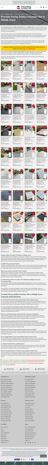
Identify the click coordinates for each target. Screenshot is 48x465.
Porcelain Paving (8, 14)
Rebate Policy (4, 436)
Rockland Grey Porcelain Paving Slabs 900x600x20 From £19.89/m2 (30, 225)
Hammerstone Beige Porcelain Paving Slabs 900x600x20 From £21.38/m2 (41, 95)
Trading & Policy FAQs (29, 403)
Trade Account (4, 442)
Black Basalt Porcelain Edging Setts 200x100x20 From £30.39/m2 (18, 247)
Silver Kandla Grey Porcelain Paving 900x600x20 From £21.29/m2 (17, 182)
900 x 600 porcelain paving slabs (19, 40)
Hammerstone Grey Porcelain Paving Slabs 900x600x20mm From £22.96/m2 (6, 74)
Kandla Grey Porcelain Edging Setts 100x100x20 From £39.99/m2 (18, 225)
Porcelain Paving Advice (30, 381)
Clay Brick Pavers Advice (30, 396)
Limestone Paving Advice (30, 387)
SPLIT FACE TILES (43, 372)
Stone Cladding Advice (29, 395)
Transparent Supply (29, 416)
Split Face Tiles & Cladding (6, 389)
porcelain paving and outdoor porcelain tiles (35, 360)
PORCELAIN (17, 372)
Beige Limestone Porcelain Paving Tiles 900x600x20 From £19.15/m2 (18, 139)
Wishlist (2, 430)
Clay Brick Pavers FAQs (6, 414)
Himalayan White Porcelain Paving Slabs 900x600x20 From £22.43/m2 (6, 182)
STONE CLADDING (35, 372)
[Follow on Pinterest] (35, 442)
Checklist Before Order (29, 413)
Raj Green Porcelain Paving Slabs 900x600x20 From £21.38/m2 (40, 139)
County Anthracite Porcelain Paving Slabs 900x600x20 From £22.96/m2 (6, 117)
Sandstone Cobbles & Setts (6, 395)
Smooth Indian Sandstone (6, 387)
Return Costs (3, 434)
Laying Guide (3, 438)
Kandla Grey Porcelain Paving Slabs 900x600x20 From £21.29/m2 (6, 95)
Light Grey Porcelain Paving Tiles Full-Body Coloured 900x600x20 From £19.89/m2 (29, 117)
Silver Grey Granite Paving (6, 379)
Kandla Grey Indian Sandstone (7, 383)
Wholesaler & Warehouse (30, 434)
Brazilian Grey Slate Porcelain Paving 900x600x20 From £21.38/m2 (17, 117)
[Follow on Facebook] (25, 442)
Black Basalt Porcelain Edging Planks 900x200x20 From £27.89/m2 (18, 203)
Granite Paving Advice (29, 385)
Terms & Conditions (29, 418)
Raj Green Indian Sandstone (7, 385)
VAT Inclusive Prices (29, 405)
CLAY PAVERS (28, 372)
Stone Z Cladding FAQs (6, 416)
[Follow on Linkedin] (32, 442)
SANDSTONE (7, 372)
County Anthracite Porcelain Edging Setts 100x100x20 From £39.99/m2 (41, 225)
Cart (2, 429)
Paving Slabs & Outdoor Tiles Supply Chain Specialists (24, 1)
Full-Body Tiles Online (29, 436)
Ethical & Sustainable (29, 420)
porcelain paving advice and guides (35, 363)
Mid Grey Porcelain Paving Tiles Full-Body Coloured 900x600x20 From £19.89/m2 (41, 117)
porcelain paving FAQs (10, 364)
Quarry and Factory (29, 430)
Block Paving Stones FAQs (6, 413)
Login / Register (4, 427)
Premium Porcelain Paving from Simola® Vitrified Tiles (18, 47)
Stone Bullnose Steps (5, 396)
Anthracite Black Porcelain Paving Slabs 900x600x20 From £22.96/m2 (18, 160)
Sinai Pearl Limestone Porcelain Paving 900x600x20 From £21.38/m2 (6, 160)
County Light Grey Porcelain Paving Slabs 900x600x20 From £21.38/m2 (18, 95)
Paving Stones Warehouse (30, 432)
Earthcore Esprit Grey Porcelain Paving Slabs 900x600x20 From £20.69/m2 (41, 160)
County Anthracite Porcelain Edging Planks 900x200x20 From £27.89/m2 (5, 203)
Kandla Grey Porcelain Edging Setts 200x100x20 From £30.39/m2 (41, 247)
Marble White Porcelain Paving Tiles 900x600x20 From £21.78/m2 (30, 139)
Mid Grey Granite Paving (6, 381)
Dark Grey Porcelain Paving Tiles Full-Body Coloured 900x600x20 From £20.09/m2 (29, 95)
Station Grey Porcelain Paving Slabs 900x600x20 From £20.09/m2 (18, 74)
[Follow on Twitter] (27, 442)
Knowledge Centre (29, 438)
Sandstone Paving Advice (30, 383)
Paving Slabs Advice (29, 379)
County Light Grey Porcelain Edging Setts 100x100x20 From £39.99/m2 (41, 203)
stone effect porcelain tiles (14, 43)
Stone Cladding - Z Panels (6, 391)
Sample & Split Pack (29, 411)
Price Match (27, 407)
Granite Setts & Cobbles (6, 393)
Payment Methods (5, 440)
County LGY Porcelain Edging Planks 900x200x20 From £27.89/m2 (29, 203)
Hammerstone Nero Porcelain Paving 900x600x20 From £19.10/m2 (29, 182)
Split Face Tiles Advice (30, 393)
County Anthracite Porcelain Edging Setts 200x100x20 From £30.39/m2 (6, 247)
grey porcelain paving (21, 42)
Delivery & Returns (29, 409)
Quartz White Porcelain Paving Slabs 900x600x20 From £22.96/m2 (30, 160)
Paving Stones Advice (29, 389)
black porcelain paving (33, 42)
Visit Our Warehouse (5, 432)
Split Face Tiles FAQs (5, 418)
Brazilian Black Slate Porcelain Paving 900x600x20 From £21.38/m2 (5, 139)
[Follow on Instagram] (30, 442)
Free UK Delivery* (30, 49)
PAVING (3, 372)
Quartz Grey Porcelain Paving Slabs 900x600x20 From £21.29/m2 (29, 74)
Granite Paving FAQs (5, 409)
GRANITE (12, 372)
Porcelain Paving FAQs (5, 405)
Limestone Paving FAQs (6, 411)
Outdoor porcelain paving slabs (27, 28)
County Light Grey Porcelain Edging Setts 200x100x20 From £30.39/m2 (30, 247)
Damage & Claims (28, 414)
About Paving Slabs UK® (30, 427)
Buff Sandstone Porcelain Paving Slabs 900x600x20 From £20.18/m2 (41, 74)
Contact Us (27, 440)
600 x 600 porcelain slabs (34, 40)
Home (2, 14)
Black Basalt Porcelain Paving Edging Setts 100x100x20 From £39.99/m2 (6, 225)
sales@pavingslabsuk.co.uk (29, 2)
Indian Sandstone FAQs (6, 407)
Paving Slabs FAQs (5, 403)
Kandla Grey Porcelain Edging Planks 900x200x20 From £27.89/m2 (41, 182)
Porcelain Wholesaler (29, 429)
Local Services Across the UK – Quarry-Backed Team (24, 3)
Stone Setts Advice (29, 391)
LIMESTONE (23, 372)
